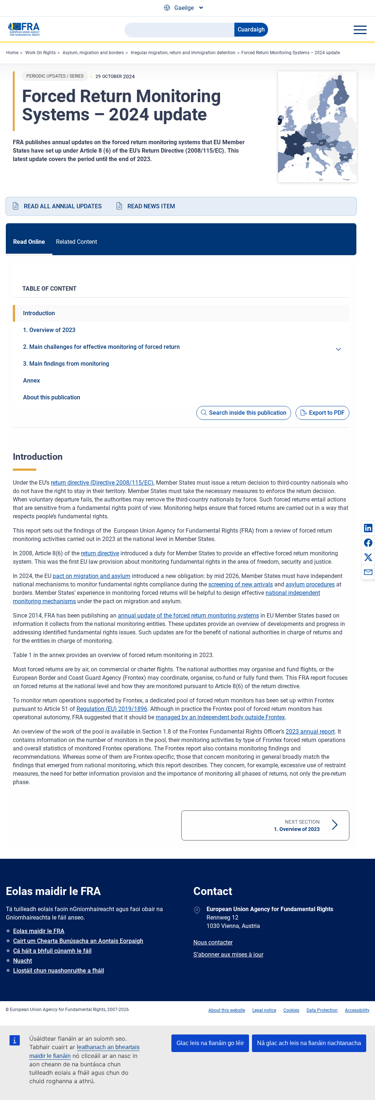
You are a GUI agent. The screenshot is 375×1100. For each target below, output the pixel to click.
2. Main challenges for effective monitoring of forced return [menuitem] (101, 346)
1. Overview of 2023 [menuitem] (49, 330)
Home (12, 52)
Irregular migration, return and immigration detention (183, 52)
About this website (226, 1010)
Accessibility (357, 1010)
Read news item (151, 206)
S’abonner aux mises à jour (228, 954)
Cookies (291, 1010)
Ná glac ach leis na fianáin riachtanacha (309, 1043)
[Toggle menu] (360, 29)
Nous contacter (213, 942)
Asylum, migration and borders (93, 52)
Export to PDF (327, 412)
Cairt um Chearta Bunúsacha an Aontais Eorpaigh (78, 940)
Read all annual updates (63, 206)
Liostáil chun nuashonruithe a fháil (58, 970)
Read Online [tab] (29, 241)
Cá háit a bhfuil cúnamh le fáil (52, 950)
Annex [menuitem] (31, 380)
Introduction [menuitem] (39, 313)
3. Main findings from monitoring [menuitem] (66, 363)
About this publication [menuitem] (51, 397)
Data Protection (322, 1010)
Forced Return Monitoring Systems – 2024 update (290, 52)
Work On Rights (40, 52)
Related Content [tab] (76, 241)
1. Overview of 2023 (297, 825)
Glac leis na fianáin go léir (210, 1043)
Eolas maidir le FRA (38, 931)
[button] (368, 528)
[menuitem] (338, 349)
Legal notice (264, 1010)
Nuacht (22, 960)
